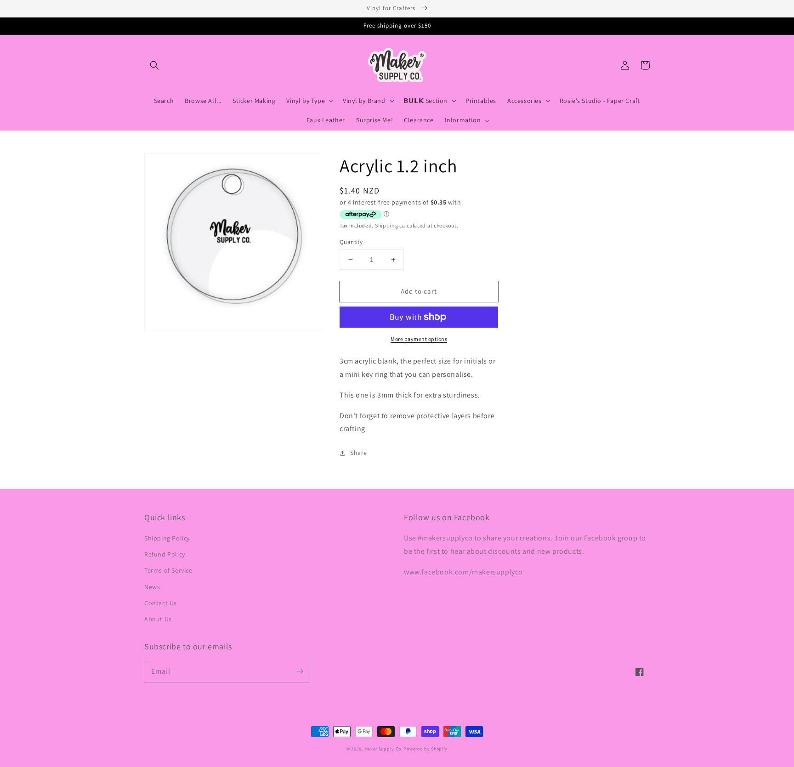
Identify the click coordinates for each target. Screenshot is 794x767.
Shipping (386, 225)
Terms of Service (168, 570)
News (152, 587)
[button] (154, 65)
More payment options (419, 338)
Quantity (351, 242)
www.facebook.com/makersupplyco (463, 572)
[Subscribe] (299, 671)
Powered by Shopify (425, 749)
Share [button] (358, 453)
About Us (158, 619)
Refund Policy (164, 554)
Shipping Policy (167, 538)
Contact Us (160, 603)
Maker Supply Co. (383, 749)
